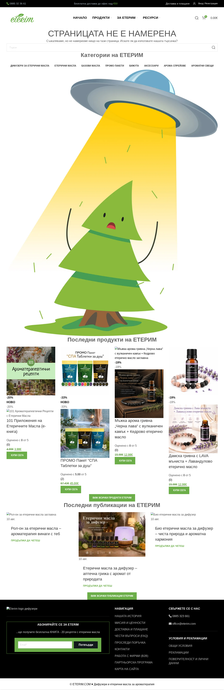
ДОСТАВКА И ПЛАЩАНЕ (131, 629)
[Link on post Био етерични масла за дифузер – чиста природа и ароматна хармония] (184, 516)
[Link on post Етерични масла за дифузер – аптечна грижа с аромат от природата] (112, 536)
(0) (8, 444)
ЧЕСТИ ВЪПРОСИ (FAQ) (131, 635)
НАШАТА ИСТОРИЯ (128, 616)
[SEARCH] (213, 47)
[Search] (196, 17)
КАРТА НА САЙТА (127, 669)
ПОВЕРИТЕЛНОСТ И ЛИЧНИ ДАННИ (188, 661)
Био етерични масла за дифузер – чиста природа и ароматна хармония (184, 534)
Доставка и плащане (178, 3)
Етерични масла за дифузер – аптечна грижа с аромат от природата (110, 573)
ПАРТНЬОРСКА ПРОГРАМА (134, 662)
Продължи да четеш (25, 540)
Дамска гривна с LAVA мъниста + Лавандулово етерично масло (190, 461)
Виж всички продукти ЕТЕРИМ (112, 497)
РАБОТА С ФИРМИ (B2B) (131, 655)
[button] (17, 455)
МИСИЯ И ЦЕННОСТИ (130, 622)
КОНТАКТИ (122, 649)
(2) (62, 478)
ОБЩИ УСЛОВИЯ (180, 645)
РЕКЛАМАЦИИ (179, 652)
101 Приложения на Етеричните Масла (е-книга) (26, 426)
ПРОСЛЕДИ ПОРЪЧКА (130, 642)
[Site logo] (22, 17)
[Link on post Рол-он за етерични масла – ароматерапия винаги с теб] (40, 516)
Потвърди (86, 644)
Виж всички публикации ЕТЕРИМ (112, 596)
